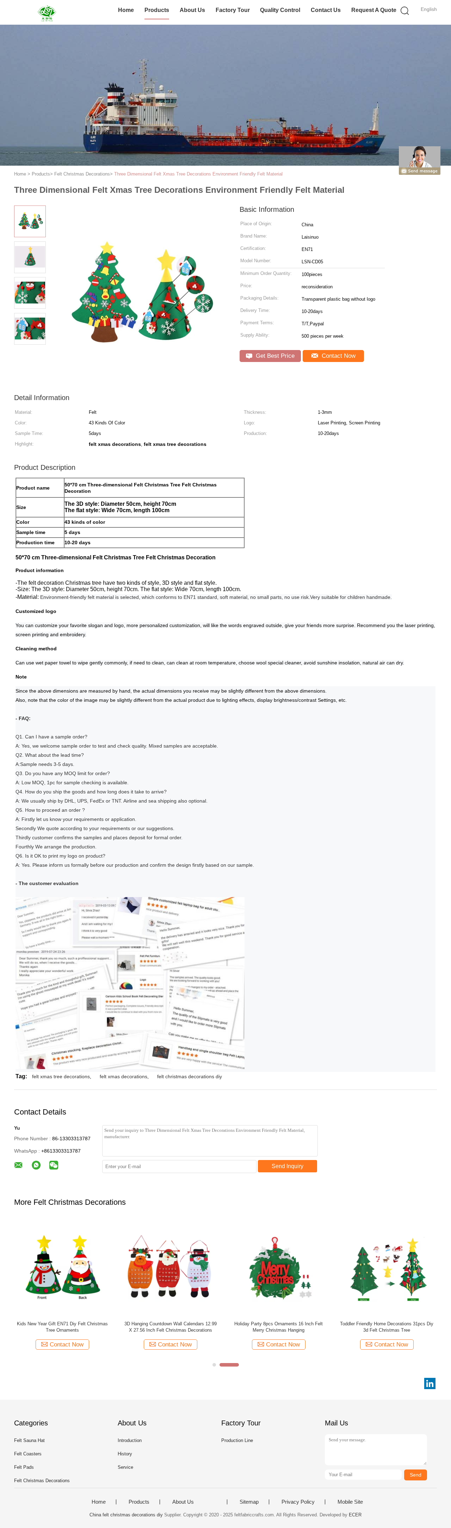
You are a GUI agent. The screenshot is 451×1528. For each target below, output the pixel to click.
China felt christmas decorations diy (126, 1514)
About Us (192, 10)
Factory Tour (233, 10)
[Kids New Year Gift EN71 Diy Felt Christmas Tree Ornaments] (62, 1267)
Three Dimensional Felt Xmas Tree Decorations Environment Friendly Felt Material (198, 174)
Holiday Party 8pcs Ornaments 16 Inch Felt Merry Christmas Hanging (278, 1327)
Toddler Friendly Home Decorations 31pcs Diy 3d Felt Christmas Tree (386, 1327)
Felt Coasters (28, 1453)
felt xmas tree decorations (61, 1076)
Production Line (237, 1440)
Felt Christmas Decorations (42, 1480)
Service (125, 1467)
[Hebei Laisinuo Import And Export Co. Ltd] (48, 12)
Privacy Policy (298, 1501)
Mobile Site (350, 1501)
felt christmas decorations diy (189, 1076)
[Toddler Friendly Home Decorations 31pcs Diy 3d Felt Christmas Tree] (387, 1267)
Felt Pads (24, 1467)
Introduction (130, 1440)
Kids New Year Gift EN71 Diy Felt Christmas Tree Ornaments (62, 1327)
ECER (355, 1514)
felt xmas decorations (123, 1076)
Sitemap (249, 1501)
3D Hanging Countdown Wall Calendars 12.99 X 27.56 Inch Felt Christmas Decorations (170, 1327)
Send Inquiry (287, 1166)
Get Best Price (274, 355)
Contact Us (326, 10)
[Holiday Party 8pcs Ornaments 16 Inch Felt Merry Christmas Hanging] (278, 1267)
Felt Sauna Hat (29, 1440)
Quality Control (280, 10)
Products (156, 10)
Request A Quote (373, 10)
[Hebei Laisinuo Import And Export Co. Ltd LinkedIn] (429, 1383)
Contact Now (338, 355)
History (125, 1453)
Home (126, 10)
